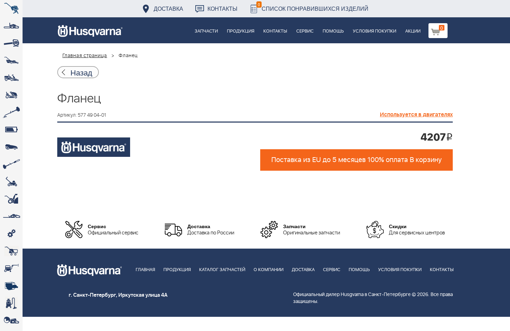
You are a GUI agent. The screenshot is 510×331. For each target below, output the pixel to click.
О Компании (268, 270)
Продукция (240, 31)
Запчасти (206, 31)
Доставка (168, 8)
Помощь (333, 31)
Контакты (222, 8)
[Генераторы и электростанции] (11, 251)
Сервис (305, 31)
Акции (412, 31)
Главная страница (84, 55)
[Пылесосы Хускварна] (11, 303)
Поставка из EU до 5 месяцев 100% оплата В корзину (356, 160)
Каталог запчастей (222, 270)
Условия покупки (374, 31)
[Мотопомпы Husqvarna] (11, 285)
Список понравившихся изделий (313, 6)
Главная (145, 270)
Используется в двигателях (416, 114)
